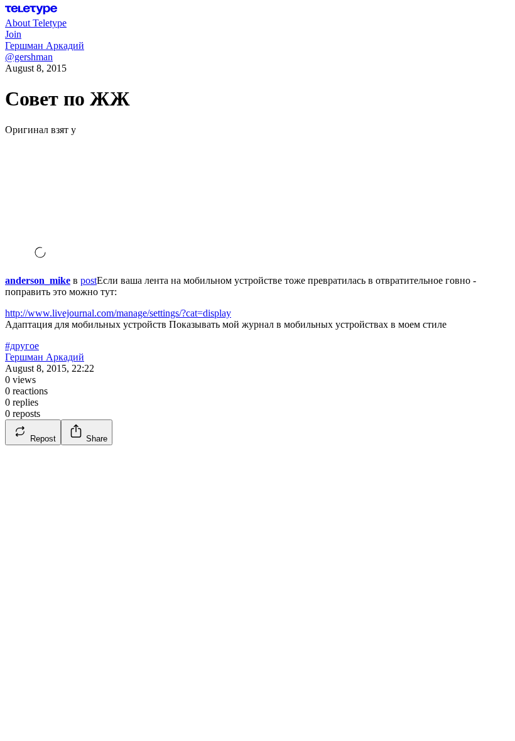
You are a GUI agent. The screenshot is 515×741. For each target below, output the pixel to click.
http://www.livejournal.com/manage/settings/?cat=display (118, 313)
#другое (22, 345)
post (88, 280)
